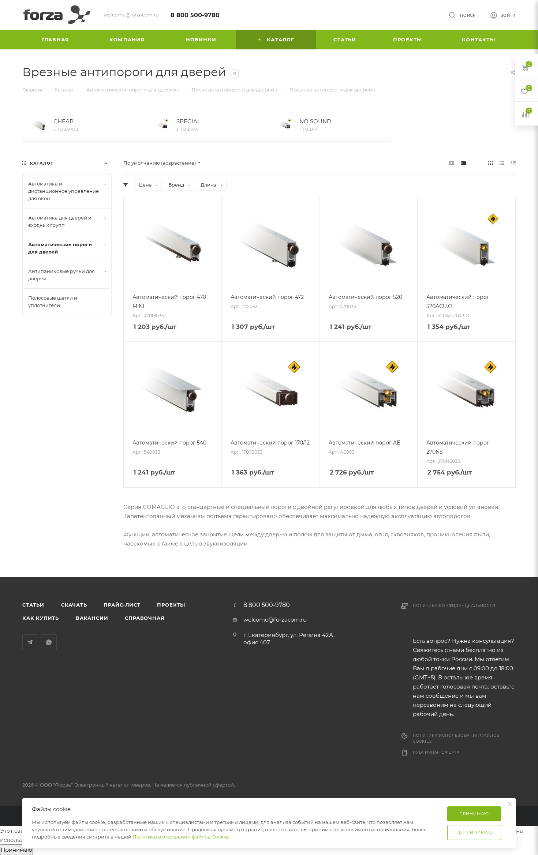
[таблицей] (513, 163)
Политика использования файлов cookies (456, 738)
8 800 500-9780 (195, 15)
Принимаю (16, 849)
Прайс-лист (122, 605)
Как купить (40, 618)
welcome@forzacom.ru (275, 619)
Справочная (144, 618)
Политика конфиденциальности (454, 605)
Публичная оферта (436, 752)
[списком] (502, 163)
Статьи (33, 605)
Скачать (74, 605)
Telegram (30, 642)
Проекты (171, 605)
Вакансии (92, 618)
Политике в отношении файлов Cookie (180, 837)
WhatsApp (49, 642)
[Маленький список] (452, 163)
